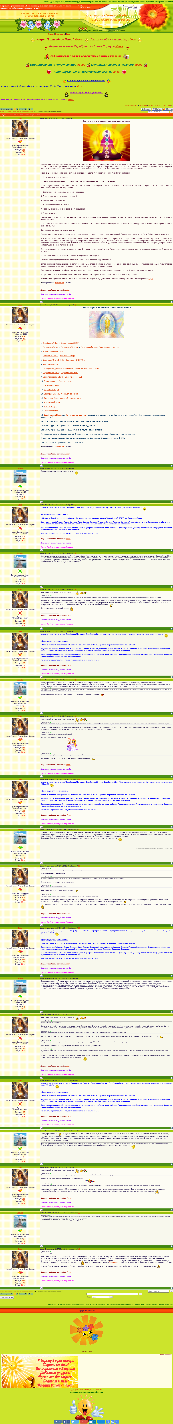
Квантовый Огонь (50, 356)
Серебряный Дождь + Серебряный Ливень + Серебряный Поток (71, 368)
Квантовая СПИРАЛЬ (75, 360)
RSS (89, 6)
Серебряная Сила (52, 394)
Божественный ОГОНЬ (53, 352)
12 (79, 866)
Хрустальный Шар (52, 402)
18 (79, 1167)
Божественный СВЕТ (70, 343)
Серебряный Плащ (53, 415)
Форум (2, 111)
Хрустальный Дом (51, 390)
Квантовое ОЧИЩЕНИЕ (53, 360)
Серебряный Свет (51, 343)
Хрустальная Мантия (76, 415)
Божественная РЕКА (51, 364)
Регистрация (60, 34)
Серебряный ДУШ (51, 373)
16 (79, 1080)
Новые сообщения (131, 105)
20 (79, 1249)
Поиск (164, 105)
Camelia (20, 468)
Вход (68, 34)
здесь (78, 39)
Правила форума (154, 105)
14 (79, 978)
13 (79, 928)
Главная (51, 34)
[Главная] (79, 28)
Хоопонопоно (114, 1262)
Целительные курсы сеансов (13, 111)
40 (26, 109)
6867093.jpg (59, 283)
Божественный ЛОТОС (53, 377)
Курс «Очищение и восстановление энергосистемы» (48, 111)
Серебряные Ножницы (109, 347)
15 (79, 1015)
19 (79, 1213)
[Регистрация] (82, 28)
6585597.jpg (59, 446)
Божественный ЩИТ (53, 411)
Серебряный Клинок (69, 347)
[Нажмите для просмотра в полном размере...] (106, 125)
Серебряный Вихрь (69, 373)
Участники (143, 105)
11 (79, 830)
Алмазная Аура (50, 407)
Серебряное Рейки (69, 394)
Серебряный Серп (88, 347)
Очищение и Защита (27, 111)
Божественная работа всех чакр (58, 381)
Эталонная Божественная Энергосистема (62, 398)
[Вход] (85, 28)
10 (79, 779)
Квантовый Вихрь (67, 356)
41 (29, 109)
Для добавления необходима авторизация (86, 1389)
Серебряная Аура (51, 385)
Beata (20, 118)
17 (79, 1131)
